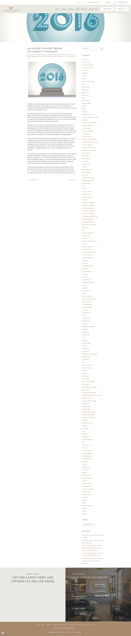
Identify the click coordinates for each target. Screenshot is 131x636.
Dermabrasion (86, 153)
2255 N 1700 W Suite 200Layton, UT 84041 (80, 600)
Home (38, 624)
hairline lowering (87, 255)
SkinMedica (85, 469)
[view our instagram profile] (118, 2)
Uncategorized (86, 486)
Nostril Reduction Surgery (89, 387)
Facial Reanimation (87, 219)
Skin (83, 442)
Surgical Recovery (87, 483)
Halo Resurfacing (87, 257)
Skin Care (85, 447)
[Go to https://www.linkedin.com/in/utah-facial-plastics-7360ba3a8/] (108, 596)
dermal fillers (86, 158)
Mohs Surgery (86, 357)
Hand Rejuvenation (87, 266)
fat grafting (85, 227)
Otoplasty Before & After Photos (91, 395)
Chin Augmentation (40, 54)
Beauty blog (30, 54)
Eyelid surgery (86, 183)
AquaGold (85, 73)
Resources (79, 624)
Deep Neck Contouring (89, 150)
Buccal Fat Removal (88, 114)
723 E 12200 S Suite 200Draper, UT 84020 (80, 588)
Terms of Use (70, 632)
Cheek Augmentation (88, 125)
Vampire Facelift (87, 494)
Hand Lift (85, 263)
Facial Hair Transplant (88, 202)
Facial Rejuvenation (87, 222)
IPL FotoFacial (86, 279)
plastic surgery (86, 409)
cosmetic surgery (52, 54)
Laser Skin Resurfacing (89, 299)
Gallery (72, 624)
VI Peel (84, 500)
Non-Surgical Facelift (88, 381)
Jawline (84, 285)
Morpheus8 (85, 359)
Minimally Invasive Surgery (90, 354)
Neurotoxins (85, 376)
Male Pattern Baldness (88, 326)
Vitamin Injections (87, 505)
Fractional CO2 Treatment (89, 241)
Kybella (59, 54)
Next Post (72, 179)
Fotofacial (85, 238)
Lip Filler (84, 310)
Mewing (84, 340)
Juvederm (85, 288)
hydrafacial (85, 268)
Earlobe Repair (86, 172)
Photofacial (85, 403)
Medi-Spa (85, 329)
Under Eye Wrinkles (88, 489)
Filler (83, 230)
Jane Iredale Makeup (88, 282)
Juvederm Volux (86, 290)
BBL (83, 84)
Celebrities (85, 120)
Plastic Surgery (47, 56)
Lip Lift (84, 315)
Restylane (85, 420)
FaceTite (84, 200)
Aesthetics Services (88, 65)
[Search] (114, 2)
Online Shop (85, 390)
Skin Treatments (87, 458)
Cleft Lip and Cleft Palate (89, 139)
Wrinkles (84, 514)
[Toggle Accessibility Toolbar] (3, 633)
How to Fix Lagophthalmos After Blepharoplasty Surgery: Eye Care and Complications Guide (92, 548)
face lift (84, 189)
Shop (93, 624)
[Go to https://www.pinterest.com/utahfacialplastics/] (106, 596)
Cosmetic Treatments (88, 147)
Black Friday (85, 100)
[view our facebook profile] (120, 2)
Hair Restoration (87, 249)
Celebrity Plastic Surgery (89, 122)
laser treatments (87, 301)
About (43, 624)
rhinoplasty (85, 428)
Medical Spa (85, 332)
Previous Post (32, 179)
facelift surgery (86, 194)
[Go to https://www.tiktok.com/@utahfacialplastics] (103, 596)
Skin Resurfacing (87, 456)
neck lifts (41, 157)
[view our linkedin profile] (127, 2)
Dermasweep (86, 164)
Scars (83, 431)
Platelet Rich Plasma (88, 417)
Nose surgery (86, 384)
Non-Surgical (86, 379)
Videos (84, 503)
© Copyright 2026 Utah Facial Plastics (64, 628)
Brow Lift (85, 111)
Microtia (84, 346)
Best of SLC (85, 95)
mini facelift (85, 351)
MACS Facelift (86, 321)
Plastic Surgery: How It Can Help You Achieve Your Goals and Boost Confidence (93, 561)
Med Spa (55, 624)
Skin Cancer (85, 445)
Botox (84, 106)
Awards (84, 78)
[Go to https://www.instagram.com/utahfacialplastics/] (96, 596)
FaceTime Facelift (87, 197)
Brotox (84, 109)
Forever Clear (86, 235)
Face (83, 186)
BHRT (84, 98)
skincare (84, 464)
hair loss (84, 244)
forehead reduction (87, 233)
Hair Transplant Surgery (89, 252)
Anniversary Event (87, 67)
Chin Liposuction (87, 136)
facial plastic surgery (88, 213)
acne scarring (86, 62)
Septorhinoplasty (87, 439)
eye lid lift (85, 175)
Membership (86, 335)
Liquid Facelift (86, 318)
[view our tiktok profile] (123, 2)
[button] (93, 2)
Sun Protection (86, 475)
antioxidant (85, 70)
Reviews (84, 425)
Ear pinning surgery (88, 169)
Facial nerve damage (88, 205)
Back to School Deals (88, 81)
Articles (84, 76)
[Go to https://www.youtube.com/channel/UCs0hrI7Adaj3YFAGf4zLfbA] (101, 596)
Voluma (84, 511)
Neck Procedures (32, 56)
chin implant (85, 133)
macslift (84, 324)
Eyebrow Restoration (88, 178)
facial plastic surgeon (88, 211)
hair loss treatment (87, 246)
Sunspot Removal (87, 478)
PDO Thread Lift (87, 398)
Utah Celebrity (86, 492)
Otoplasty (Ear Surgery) (89, 392)
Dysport (84, 167)
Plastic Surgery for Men (59, 56)
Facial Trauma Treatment (89, 224)
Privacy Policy (60, 632)
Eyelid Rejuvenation (88, 180)
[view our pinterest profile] (125, 2)
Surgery (84, 480)
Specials (84, 472)
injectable (85, 274)
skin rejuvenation (87, 453)
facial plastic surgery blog (89, 216)
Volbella (84, 508)
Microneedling (86, 343)
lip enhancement (87, 307)
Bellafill (84, 92)
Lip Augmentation (67, 54)
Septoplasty (85, 436)
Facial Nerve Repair (88, 208)
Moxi (83, 362)
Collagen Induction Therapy (90, 142)
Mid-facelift (85, 348)
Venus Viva (85, 497)
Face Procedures (87, 191)
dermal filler (85, 155)
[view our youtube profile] (121, 2)
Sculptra (84, 434)
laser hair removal (87, 296)
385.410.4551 (80, 2)
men (74, 54)
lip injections (86, 313)
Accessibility (51, 632)
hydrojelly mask (86, 271)
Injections (85, 277)
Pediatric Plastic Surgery (89, 401)
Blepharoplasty (86, 103)
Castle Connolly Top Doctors (90, 117)
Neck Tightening (87, 368)
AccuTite (84, 59)
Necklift (40, 56)
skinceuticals (86, 467)
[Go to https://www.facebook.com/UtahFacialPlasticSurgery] (98, 596)
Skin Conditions (86, 450)
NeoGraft (85, 373)
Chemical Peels (86, 128)
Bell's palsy (85, 89)
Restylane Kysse (87, 423)
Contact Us (87, 624)
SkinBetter (85, 461)
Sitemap (78, 632)
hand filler (85, 260)
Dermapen (85, 161)
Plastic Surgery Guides (88, 414)
